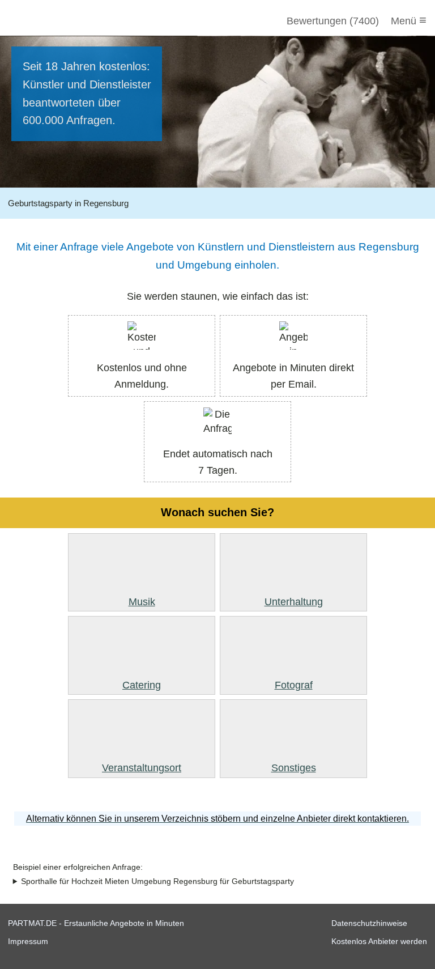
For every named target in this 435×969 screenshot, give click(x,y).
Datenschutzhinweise (369, 923)
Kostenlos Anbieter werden (379, 941)
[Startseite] (69, 21)
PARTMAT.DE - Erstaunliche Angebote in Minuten (96, 923)
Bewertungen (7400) (333, 21)
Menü (409, 20)
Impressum (28, 941)
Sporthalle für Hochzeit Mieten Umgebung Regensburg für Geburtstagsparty (157, 881)
